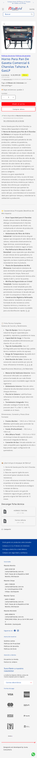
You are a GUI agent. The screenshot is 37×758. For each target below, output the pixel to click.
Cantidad (4, 93)
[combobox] (18, 14)
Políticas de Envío (10, 649)
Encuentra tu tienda (11, 659)
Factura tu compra (10, 662)
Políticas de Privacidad (12, 644)
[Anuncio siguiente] (33, 2)
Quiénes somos (9, 641)
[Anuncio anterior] (3, 2)
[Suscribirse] (31, 683)
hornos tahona (20, 520)
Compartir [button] (7, 529)
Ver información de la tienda (13, 121)
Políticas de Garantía (11, 646)
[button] (32, 9)
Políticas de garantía (23, 56)
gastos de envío (8, 79)
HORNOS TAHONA (20, 511)
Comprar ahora (18, 109)
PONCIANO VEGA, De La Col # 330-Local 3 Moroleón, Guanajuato (19, 621)
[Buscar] (32, 14)
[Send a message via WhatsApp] (33, 754)
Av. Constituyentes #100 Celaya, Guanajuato (13, 590)
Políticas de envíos (8, 56)
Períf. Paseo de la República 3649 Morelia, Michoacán (17, 575)
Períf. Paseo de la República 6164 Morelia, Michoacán (17, 605)
